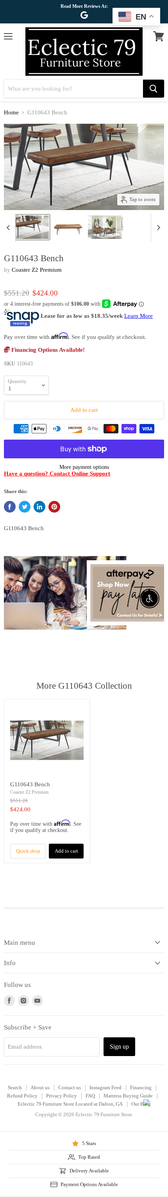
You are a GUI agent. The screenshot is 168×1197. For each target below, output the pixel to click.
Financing (141, 1087)
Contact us (69, 1087)
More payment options (84, 467)
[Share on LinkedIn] (39, 507)
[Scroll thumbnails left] (9, 227)
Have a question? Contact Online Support (57, 473)
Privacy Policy (61, 1096)
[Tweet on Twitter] (24, 507)
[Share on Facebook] (10, 507)
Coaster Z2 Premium (37, 270)
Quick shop (28, 851)
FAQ (90, 1096)
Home (11, 112)
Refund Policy (22, 1096)
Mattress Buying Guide (128, 1096)
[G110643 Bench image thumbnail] (27, 227)
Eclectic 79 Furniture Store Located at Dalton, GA (70, 1104)
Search (15, 1087)
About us (40, 1087)
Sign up (119, 1046)
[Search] (153, 89)
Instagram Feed (105, 1087)
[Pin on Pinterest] (54, 507)
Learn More (138, 316)
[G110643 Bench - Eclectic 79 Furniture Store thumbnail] (68, 227)
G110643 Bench (30, 784)
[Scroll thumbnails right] (157, 227)
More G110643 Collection (84, 686)
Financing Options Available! (47, 350)
